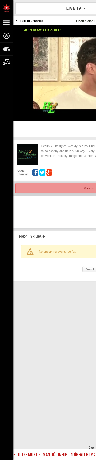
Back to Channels (31, 20)
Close (91, 447)
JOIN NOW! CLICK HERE (43, 30)
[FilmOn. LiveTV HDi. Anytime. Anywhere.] (6, 8)
